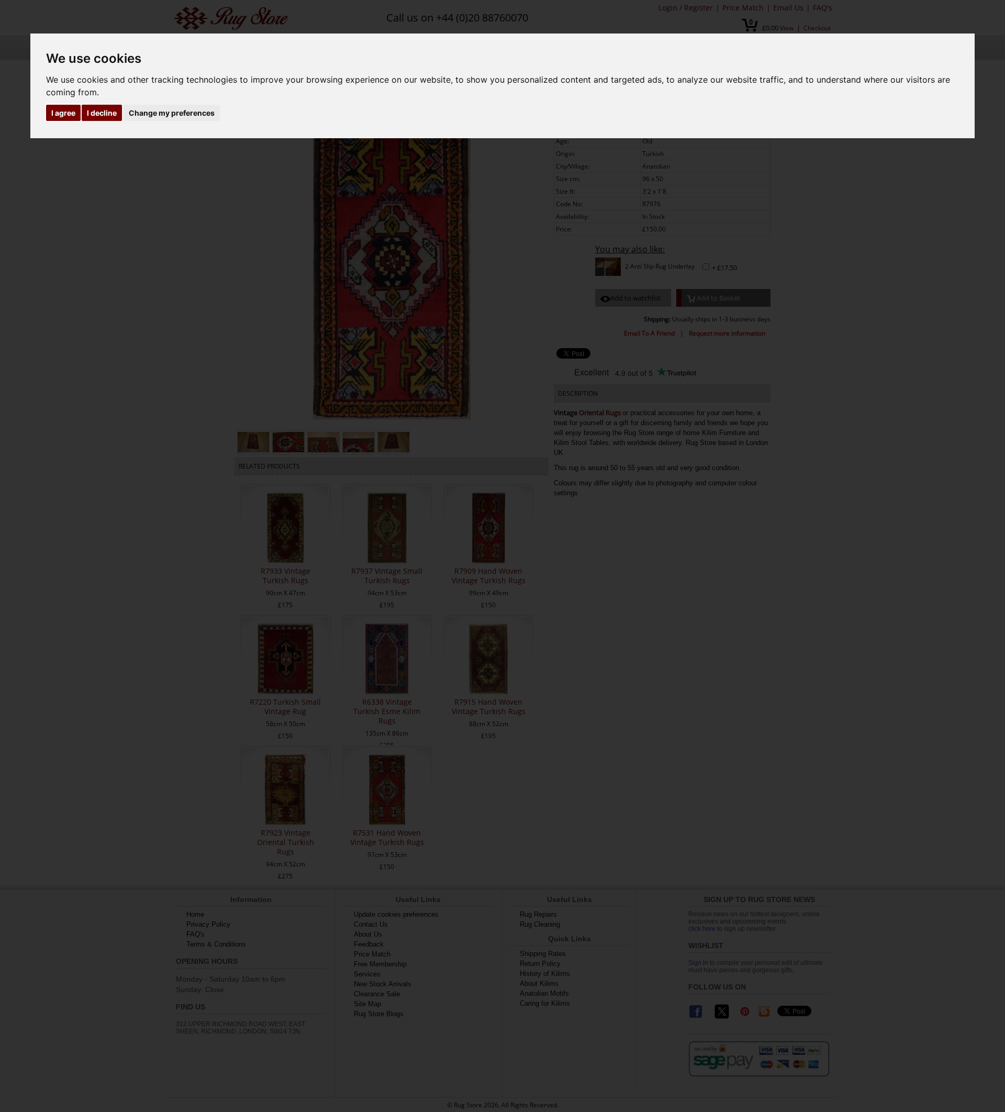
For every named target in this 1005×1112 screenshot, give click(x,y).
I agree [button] (63, 112)
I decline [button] (102, 112)
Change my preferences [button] (172, 112)
